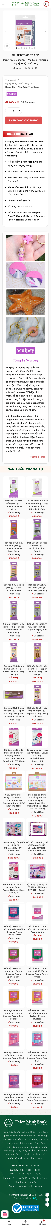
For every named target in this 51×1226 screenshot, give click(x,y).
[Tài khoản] (46, 3)
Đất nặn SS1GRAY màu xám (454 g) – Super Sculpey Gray (37, 588)
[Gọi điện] (47, 1204)
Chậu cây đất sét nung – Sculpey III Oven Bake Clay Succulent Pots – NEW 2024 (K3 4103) (14, 800)
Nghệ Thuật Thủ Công (26, 63)
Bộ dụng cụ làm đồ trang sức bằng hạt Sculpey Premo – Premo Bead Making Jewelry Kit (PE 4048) (14, 755)
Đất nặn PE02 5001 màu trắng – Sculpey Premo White (37, 929)
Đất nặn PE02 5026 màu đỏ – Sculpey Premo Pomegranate (37, 1097)
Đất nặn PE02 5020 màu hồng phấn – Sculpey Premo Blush (13, 1055)
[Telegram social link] (36, 68)
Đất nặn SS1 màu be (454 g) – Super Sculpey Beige (14, 588)
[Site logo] (25, 3)
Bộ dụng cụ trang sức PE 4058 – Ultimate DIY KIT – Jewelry (37, 887)
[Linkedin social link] (32, 68)
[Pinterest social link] (29, 68)
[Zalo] (47, 1199)
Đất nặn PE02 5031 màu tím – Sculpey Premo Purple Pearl (14, 1097)
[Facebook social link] (22, 68)
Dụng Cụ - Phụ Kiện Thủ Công (32, 59)
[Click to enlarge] (7, 46)
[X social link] (26, 68)
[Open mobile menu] (3, 3)
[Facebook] (47, 1195)
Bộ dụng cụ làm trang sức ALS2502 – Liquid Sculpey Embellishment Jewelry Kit (37, 755)
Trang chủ (11, 80)
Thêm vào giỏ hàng (23, 120)
